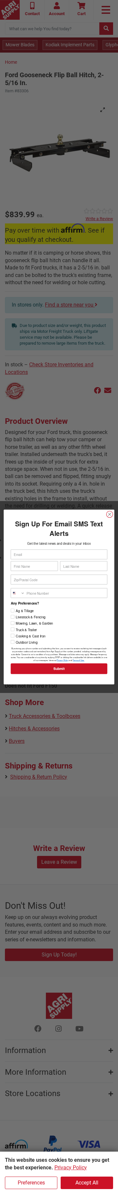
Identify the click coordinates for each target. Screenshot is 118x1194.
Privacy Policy (70, 1167)
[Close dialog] (110, 514)
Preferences (31, 1183)
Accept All (86, 1183)
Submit (59, 668)
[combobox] (18, 593)
